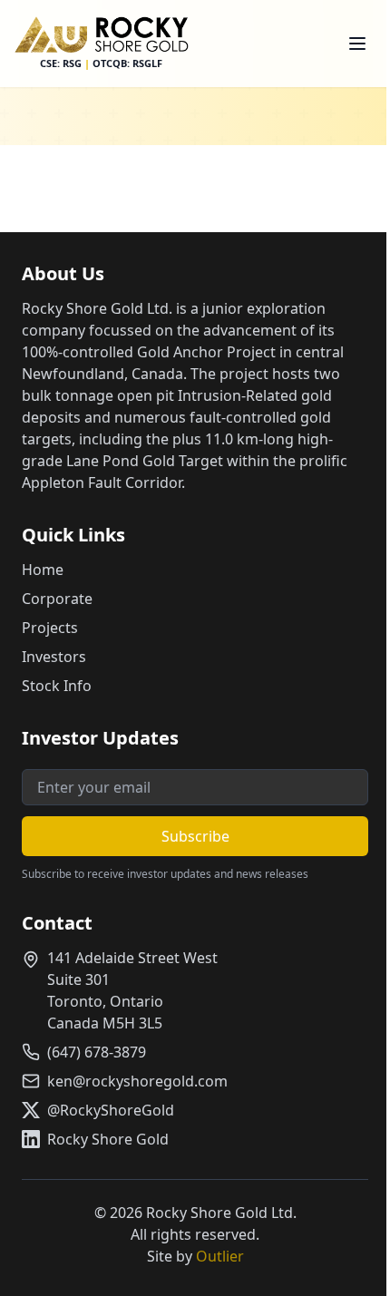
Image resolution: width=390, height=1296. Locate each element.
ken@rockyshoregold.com (137, 1081)
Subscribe (195, 836)
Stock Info (57, 686)
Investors (54, 657)
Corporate (57, 599)
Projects (50, 628)
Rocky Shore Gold (108, 1139)
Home (42, 570)
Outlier (220, 1256)
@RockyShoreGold (110, 1110)
